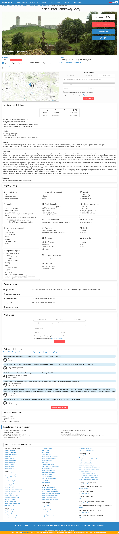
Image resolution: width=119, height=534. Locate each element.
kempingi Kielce (46, 454)
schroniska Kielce (47, 476)
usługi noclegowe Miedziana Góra (89, 479)
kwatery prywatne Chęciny (12, 491)
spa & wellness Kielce (48, 464)
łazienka (81, 507)
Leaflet (52, 100)
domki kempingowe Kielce (12, 516)
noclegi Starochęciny (11, 454)
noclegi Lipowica (9, 468)
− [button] (4, 77)
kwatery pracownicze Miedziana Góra (89, 467)
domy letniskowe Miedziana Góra (88, 459)
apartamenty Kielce (10, 512)
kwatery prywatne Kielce (49, 458)
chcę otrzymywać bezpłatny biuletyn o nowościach (78, 92)
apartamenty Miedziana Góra (87, 457)
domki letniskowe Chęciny (12, 479)
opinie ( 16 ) (103, 38)
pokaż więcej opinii (59, 407)
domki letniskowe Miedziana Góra (88, 461)
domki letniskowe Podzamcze (50, 508)
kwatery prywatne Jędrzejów (50, 495)
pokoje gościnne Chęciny (12, 495)
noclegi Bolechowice (10, 460)
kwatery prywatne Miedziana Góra (89, 469)
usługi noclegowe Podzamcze (87, 450)
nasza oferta (75, 525)
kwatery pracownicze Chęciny (13, 489)
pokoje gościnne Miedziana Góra (88, 475)
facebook (19, 525)
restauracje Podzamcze (85, 448)
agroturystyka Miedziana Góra (87, 455)
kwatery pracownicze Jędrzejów (51, 493)
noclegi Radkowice (10, 450)
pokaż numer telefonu (16, 60)
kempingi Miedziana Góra (86, 465)
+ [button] (4, 74)
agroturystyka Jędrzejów (49, 487)
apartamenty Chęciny (11, 475)
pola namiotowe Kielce (48, 472)
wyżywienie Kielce (47, 448)
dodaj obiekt (86, 525)
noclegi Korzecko (9, 458)
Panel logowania (98, 525)
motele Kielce (45, 462)
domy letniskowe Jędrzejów (49, 489)
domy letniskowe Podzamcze (50, 506)
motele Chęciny (9, 493)
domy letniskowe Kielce (11, 514)
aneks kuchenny (83, 488)
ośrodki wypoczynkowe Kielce (50, 466)
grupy (80, 498)
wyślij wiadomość (103, 25)
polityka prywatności (57, 525)
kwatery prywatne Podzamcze (50, 514)
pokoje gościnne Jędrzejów (49, 497)
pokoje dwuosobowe (85, 484)
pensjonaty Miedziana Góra (87, 473)
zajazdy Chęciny (9, 505)
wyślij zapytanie (88, 98)
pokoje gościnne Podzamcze (50, 516)
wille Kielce (45, 480)
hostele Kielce (46, 450)
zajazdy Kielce (46, 482)
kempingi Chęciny (10, 487)
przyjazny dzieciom (84, 493)
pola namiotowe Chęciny (12, 497)
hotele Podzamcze (47, 512)
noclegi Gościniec (10, 462)
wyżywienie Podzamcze (48, 510)
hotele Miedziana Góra (85, 463)
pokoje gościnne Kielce (48, 470)
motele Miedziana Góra (85, 471)
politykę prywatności (86, 95)
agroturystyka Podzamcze (49, 504)
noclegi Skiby (8, 456)
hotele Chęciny (9, 485)
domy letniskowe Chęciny (12, 477)
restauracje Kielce (47, 474)
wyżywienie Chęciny (10, 481)
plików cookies (26, 532)
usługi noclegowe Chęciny (12, 503)
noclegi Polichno (9, 464)
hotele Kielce (45, 452)
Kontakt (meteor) (30, 525)
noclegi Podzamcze (10, 452)
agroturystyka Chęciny (11, 473)
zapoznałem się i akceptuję (78, 95)
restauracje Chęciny (10, 499)
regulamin (41, 525)
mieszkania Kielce (47, 460)
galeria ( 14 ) (103, 31)
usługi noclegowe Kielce (49, 478)
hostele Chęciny (9, 483)
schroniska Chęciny (10, 501)
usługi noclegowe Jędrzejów (50, 499)
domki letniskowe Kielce (11, 518)
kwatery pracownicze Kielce (50, 456)
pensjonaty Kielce (47, 468)
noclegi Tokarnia (9, 466)
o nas (68, 525)
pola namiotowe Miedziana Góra (88, 477)
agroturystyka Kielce (10, 510)
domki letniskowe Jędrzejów (50, 491)
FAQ (47, 525)
